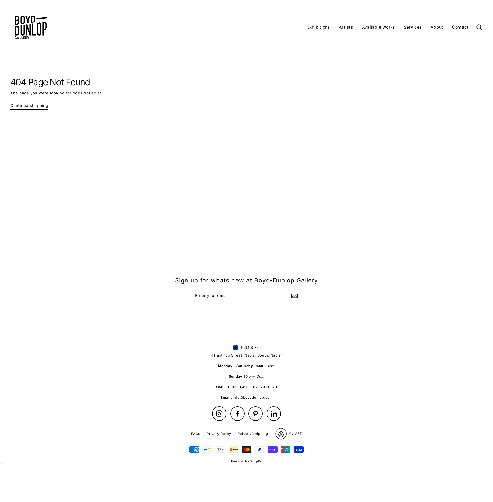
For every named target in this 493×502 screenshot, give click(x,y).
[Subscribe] (294, 295)
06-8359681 (236, 387)
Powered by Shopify (246, 461)
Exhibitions (318, 27)
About (437, 27)
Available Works (378, 27)
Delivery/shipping (252, 434)
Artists (346, 27)
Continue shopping (29, 105)
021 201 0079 (265, 387)
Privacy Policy (219, 434)
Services (413, 27)
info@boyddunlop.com (252, 397)
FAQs (195, 434)
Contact (460, 27)
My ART (294, 433)
